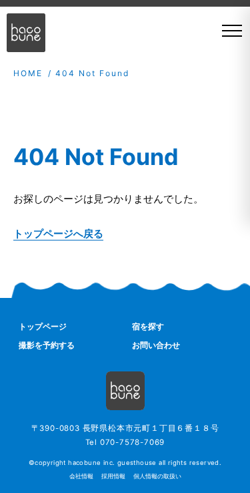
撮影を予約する (47, 345)
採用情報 (113, 476)
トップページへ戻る (58, 233)
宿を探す (148, 326)
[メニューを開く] (227, 30)
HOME (28, 73)
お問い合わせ (156, 345)
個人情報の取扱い (157, 476)
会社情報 (81, 476)
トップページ (43, 326)
